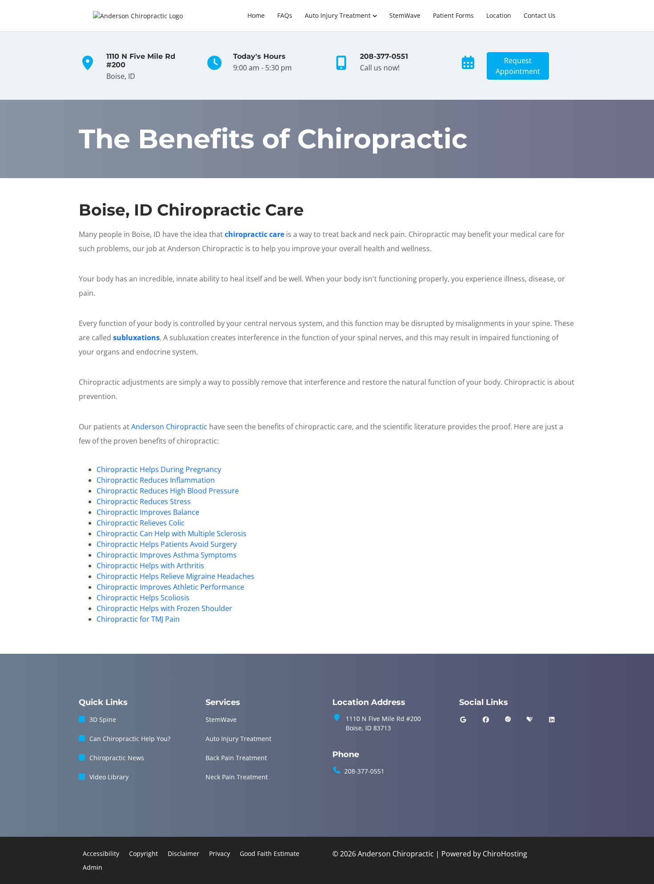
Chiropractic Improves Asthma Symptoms (167, 555)
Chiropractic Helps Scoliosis (143, 598)
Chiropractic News (116, 758)
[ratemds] (508, 719)
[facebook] (486, 719)
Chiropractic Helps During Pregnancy (159, 469)
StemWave (404, 15)
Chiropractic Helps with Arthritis (150, 565)
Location (498, 15)
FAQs (284, 15)
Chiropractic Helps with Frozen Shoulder (164, 608)
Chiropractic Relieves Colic (141, 523)
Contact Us (540, 15)
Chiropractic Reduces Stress (144, 501)
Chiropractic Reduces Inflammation (156, 480)
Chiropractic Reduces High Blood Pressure (168, 491)
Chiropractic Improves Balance (148, 512)
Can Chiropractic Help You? (129, 738)
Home (256, 15)
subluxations (136, 337)
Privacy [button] (219, 853)
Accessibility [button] (101, 853)
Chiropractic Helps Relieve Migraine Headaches (175, 576)
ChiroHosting (505, 854)
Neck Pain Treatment (237, 777)
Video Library (109, 777)
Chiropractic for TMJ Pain (138, 619)
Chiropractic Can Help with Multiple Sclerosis (171, 533)
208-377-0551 (364, 771)
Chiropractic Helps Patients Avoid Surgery (167, 544)
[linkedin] (552, 719)
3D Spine (102, 719)
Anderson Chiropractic (169, 427)
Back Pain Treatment (236, 758)
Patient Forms (453, 15)
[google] (463, 719)
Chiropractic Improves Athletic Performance (170, 587)
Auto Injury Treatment (338, 15)
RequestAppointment (518, 66)
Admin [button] (92, 867)
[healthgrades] (529, 719)
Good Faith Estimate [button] (269, 853)
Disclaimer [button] (183, 853)
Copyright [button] (143, 853)
